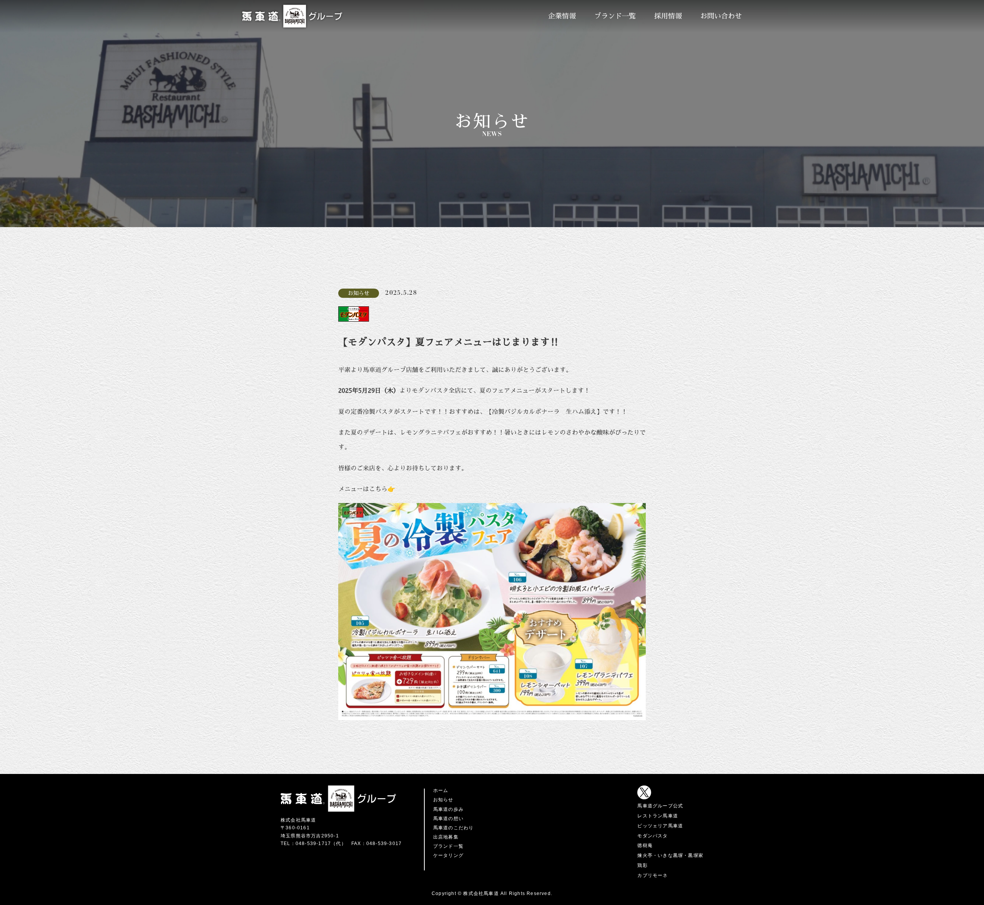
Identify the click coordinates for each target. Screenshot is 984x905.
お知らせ (443, 799)
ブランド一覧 (615, 16)
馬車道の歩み (448, 809)
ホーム (441, 790)
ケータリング (448, 855)
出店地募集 (446, 837)
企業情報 (562, 16)
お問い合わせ (721, 16)
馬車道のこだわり (453, 827)
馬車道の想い (448, 818)
